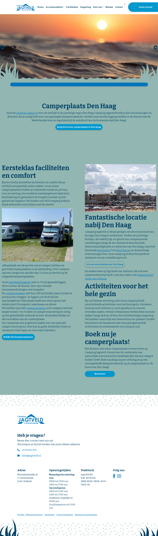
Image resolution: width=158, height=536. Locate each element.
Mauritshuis (123, 250)
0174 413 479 (29, 449)
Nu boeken (99, 374)
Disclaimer (50, 515)
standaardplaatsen (20, 282)
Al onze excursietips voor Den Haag (105, 264)
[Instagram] (119, 476)
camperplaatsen (36, 308)
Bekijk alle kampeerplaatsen (18, 337)
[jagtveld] (25, 7)
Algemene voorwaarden (86, 515)
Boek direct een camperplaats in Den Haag (79, 127)
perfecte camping (26, 112)
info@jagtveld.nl (31, 455)
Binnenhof (103, 250)
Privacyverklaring (65, 515)
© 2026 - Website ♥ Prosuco (30, 515)
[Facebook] (114, 476)
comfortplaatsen (15, 293)
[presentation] (2, 47)
